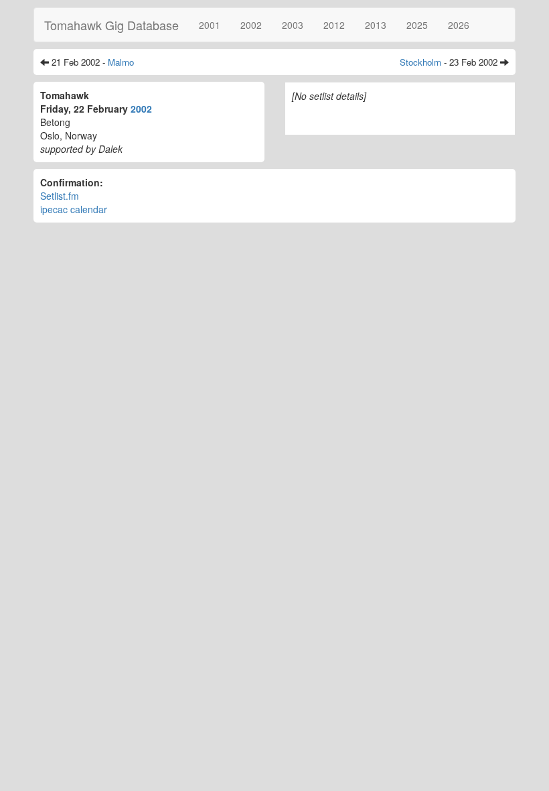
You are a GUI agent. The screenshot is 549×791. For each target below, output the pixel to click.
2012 (334, 25)
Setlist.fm (59, 195)
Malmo (121, 62)
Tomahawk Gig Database (111, 25)
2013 (375, 25)
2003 (292, 25)
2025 (417, 25)
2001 (209, 25)
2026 (458, 25)
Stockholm (420, 62)
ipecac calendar (73, 209)
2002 (251, 25)
